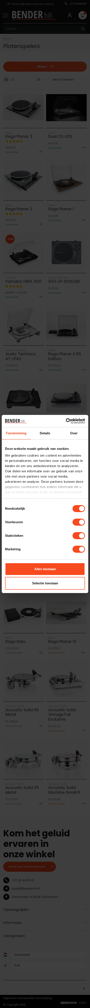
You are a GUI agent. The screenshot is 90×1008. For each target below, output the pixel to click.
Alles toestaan (45, 569)
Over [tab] (74, 433)
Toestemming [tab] (16, 433)
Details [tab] (45, 433)
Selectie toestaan (45, 583)
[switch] (79, 522)
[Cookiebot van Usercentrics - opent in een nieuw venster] (66, 421)
